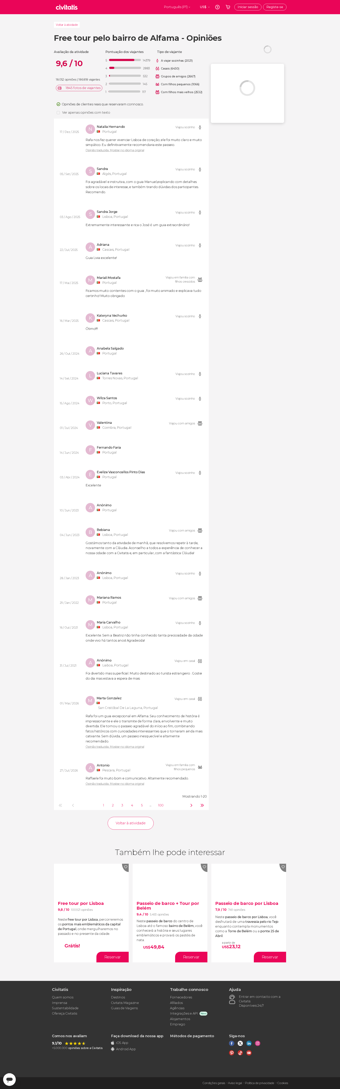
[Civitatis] (66, 7)
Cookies (282, 1083)
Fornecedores (181, 997)
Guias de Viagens (124, 1008)
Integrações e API (184, 1013)
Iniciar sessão (248, 7)
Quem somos (62, 997)
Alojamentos (180, 1019)
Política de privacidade (259, 1083)
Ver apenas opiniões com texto (86, 112)
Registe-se (274, 7)
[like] (125, 868)
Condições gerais (213, 1083)
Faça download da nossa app (137, 1036)
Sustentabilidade (65, 1008)
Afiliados (176, 1003)
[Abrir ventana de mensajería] (9, 1079)
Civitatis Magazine (125, 1003)
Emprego (177, 1024)
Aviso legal (235, 1083)
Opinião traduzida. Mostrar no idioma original (115, 150)
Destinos (118, 997)
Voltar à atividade (67, 25)
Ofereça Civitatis (64, 1013)
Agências (177, 1008)
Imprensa (59, 1003)
